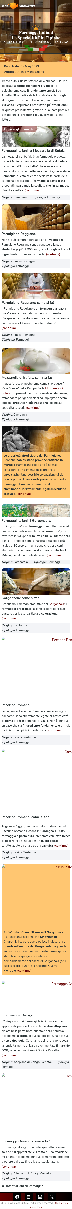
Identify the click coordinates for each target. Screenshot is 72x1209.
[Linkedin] (29, 1197)
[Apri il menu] (66, 6)
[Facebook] (17, 1197)
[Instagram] (40, 1197)
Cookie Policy (62, 1203)
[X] (52, 1197)
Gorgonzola (56, 604)
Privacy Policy (36, 1207)
